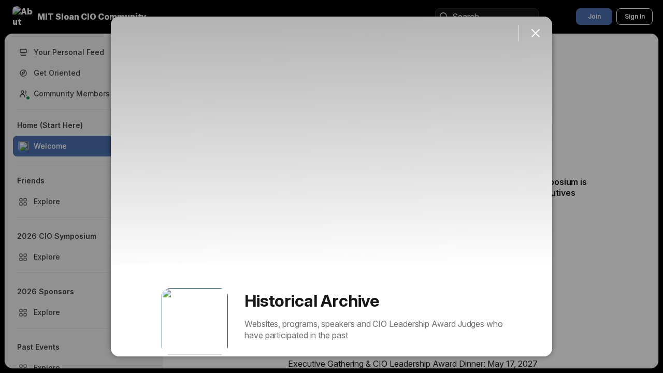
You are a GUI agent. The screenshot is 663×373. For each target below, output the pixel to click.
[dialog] (331, 186)
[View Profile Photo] (195, 321)
